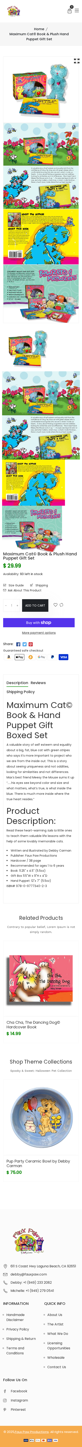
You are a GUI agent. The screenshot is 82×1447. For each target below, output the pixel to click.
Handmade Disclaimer (15, 1317)
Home (39, 29)
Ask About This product (24, 590)
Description (17, 683)
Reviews (38, 683)
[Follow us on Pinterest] (30, 644)
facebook (19, 1391)
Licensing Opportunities (58, 1346)
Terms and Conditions (15, 1351)
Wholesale (56, 1357)
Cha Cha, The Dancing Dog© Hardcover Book (33, 1025)
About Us (54, 1314)
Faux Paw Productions (32, 1432)
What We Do (57, 1333)
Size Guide (16, 585)
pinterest (18, 1409)
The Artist (55, 1324)
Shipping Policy (21, 692)
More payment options (39, 633)
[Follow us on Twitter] (24, 644)
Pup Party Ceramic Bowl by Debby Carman (38, 1163)
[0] (69, 11)
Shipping (41, 585)
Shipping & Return (21, 1338)
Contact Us (56, 1367)
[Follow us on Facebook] (18, 644)
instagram (19, 1400)
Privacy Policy (17, 1329)
